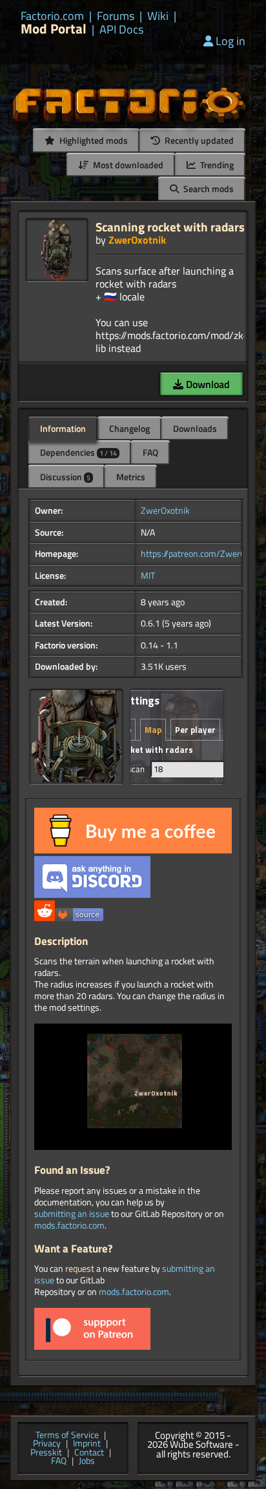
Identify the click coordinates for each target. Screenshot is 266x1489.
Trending (216, 164)
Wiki (158, 16)
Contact (89, 1452)
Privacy (47, 1443)
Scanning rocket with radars (170, 226)
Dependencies (78, 452)
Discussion (65, 476)
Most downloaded (127, 164)
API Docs (121, 29)
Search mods (207, 188)
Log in (230, 41)
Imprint (87, 1443)
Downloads (195, 428)
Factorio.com (52, 16)
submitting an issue (71, 1214)
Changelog (129, 428)
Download (206, 384)
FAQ (150, 452)
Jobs (87, 1461)
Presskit (46, 1452)
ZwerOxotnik (137, 240)
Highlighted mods (92, 140)
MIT (148, 576)
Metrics (130, 476)
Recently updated (198, 140)
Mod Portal (54, 28)
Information (63, 428)
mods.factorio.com (69, 1225)
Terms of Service (67, 1435)
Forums (115, 16)
